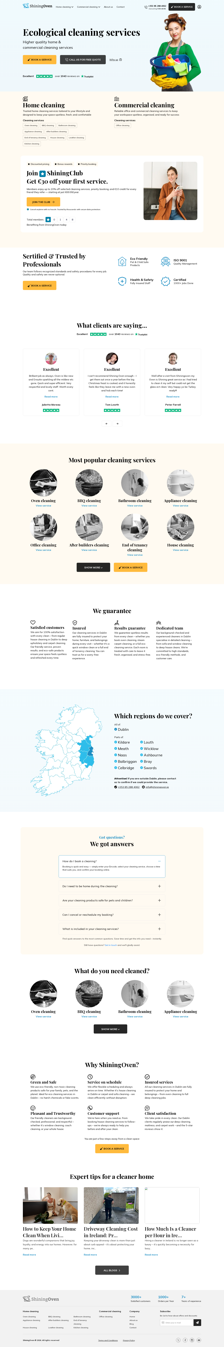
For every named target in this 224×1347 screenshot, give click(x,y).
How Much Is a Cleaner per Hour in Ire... (170, 1231)
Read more (51, 396)
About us (108, 6)
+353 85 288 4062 (157, 6)
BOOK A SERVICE (183, 6)
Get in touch (111, 945)
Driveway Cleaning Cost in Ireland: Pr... (111, 1231)
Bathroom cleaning (67, 125)
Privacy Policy (129, 1340)
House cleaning (57, 137)
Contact (120, 6)
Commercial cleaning (87, 6)
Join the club (41, 202)
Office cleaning (122, 125)
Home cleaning (63, 6)
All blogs (111, 1270)
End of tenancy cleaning (35, 137)
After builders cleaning (56, 131)
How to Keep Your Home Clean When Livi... (49, 1231)
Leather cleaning (76, 137)
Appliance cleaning (33, 131)
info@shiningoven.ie (157, 787)
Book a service (41, 285)
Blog (132, 1324)
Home (132, 1316)
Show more (92, 567)
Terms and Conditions (108, 1340)
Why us (113, 59)
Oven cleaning (31, 125)
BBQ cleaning (48, 125)
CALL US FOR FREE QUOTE (85, 59)
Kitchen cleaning (32, 144)
